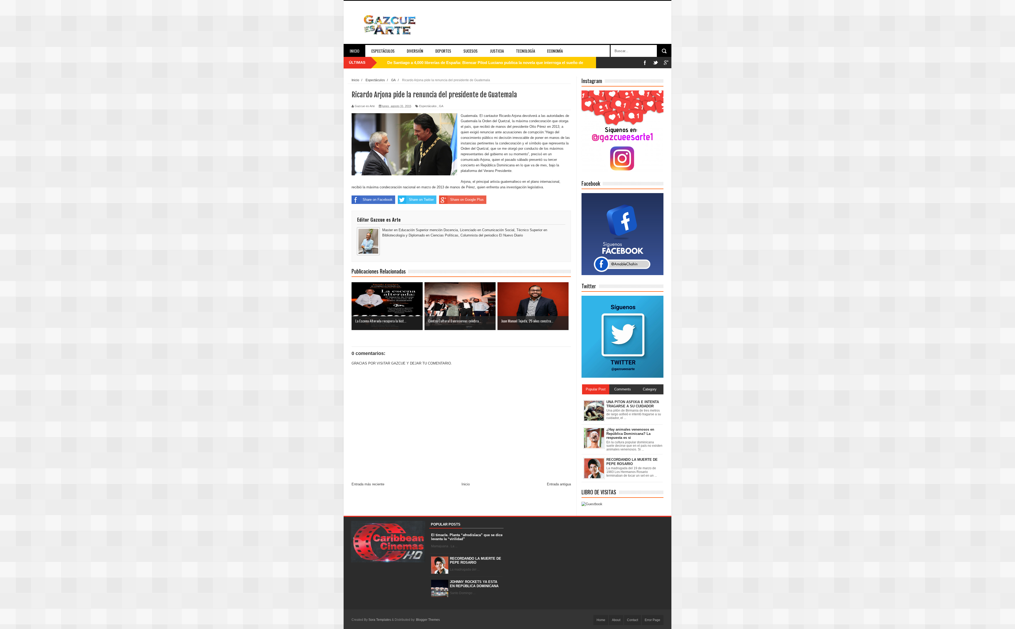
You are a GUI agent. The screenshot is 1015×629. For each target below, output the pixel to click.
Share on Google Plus (467, 200)
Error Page (652, 620)
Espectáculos (383, 51)
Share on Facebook (378, 200)
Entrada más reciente (368, 484)
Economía (555, 51)
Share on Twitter (421, 200)
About (616, 620)
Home (601, 620)
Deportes (443, 51)
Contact (632, 620)
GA (441, 106)
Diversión (415, 51)
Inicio (354, 51)
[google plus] (666, 62)
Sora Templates (379, 620)
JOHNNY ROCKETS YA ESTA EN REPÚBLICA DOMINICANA (474, 584)
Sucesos (470, 51)
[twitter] (655, 62)
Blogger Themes (428, 620)
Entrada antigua (559, 484)
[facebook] (645, 62)
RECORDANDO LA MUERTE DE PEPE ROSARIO (475, 561)
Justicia (497, 51)
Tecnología (525, 51)
